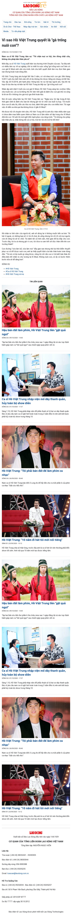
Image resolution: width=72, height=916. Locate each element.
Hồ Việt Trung (19, 64)
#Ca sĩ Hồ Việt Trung (14, 271)
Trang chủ (7, 22)
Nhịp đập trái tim (30, 27)
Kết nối (63, 27)
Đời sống (27, 22)
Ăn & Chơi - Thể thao (11, 27)
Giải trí (46, 22)
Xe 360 (54, 27)
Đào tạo (17, 22)
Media (5, 31)
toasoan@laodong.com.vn (18, 873)
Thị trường (56, 22)
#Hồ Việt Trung (12, 269)
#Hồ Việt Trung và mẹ (15, 274)
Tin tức (37, 22)
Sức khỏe (44, 27)
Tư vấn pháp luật (18, 31)
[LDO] (36, 306)
